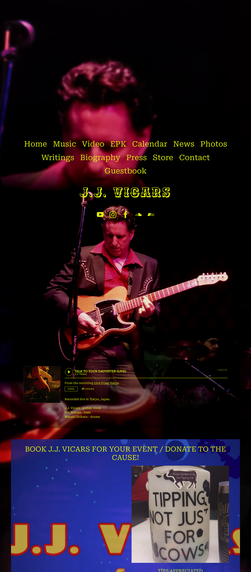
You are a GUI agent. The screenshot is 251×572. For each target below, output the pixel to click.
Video (93, 144)
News (183, 144)
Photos (213, 144)
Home (35, 144)
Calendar (149, 144)
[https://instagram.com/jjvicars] (113, 214)
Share (89, 389)
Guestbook (126, 171)
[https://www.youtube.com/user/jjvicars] (100, 214)
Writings (57, 157)
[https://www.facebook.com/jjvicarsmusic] (125, 214)
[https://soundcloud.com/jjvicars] (138, 214)
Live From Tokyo (106, 383)
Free (71, 389)
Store (163, 157)
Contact (194, 157)
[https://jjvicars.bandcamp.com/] (151, 214)
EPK (118, 144)
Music (64, 144)
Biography (100, 157)
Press (136, 157)
